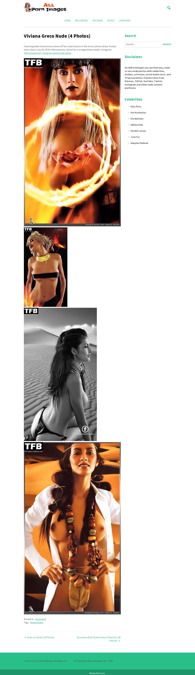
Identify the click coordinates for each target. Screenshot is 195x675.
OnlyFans (97, 20)
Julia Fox (135, 137)
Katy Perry (136, 106)
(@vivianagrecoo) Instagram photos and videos (47, 53)
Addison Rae (137, 124)
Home (67, 20)
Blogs (111, 20)
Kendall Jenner (138, 130)
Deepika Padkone (139, 143)
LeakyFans (125, 20)
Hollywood (40, 619)
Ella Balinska (137, 118)
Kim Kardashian (138, 112)
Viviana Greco (36, 622)
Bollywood (81, 20)
